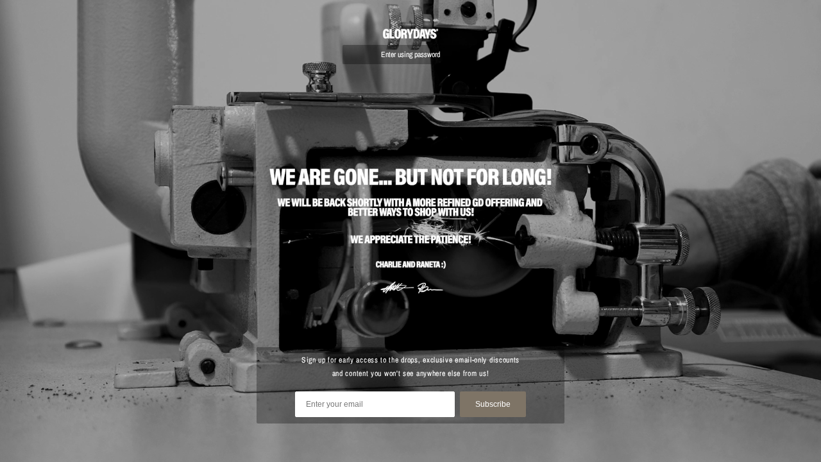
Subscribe (493, 404)
